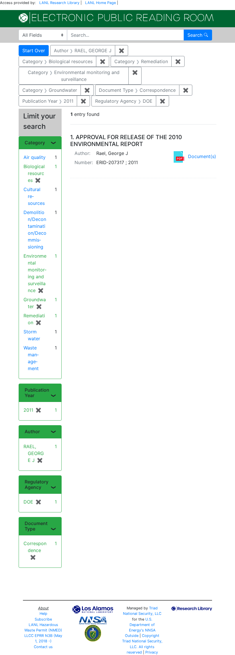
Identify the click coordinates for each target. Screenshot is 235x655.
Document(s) (202, 156)
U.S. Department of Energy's (142, 624)
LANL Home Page (100, 3)
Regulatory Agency (36, 484)
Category (35, 142)
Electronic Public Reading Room (116, 18)
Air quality (34, 157)
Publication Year (37, 392)
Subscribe (43, 619)
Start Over (33, 50)
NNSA (150, 630)
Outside (131, 635)
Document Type (36, 526)
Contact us (43, 647)
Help (43, 613)
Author (32, 431)
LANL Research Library (59, 3)
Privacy (151, 652)
